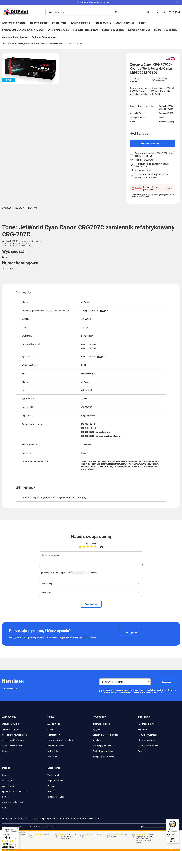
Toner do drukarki (39, 22)
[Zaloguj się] (157, 12)
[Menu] (177, 820)
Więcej (103, 310)
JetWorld (85, 302)
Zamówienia (9, 716)
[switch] (172, 840)
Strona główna (8, 44)
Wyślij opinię (91, 604)
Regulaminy (99, 716)
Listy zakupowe (54, 735)
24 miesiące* (87, 336)
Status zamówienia (10, 724)
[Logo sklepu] (16, 12)
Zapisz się (166, 682)
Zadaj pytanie (130, 632)
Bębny (142, 22)
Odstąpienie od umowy (103, 751)
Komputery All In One (139, 30)
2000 (161, 117)
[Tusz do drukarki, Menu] (113, 22)
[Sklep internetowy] (160, 827)
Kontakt (5, 751)
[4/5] (91, 546)
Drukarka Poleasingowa (44, 37)
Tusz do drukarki (102, 22)
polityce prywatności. (155, 692)
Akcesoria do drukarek (14, 22)
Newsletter (52, 757)
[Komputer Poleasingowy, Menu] (100, 30)
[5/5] (95, 546)
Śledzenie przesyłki (10, 729)
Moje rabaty (52, 751)
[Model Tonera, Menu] (68, 22)
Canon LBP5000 (166, 106)
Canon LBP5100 (166, 109)
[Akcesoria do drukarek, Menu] (27, 22)
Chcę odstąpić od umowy (13, 740)
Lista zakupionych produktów (60, 740)
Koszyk (50, 729)
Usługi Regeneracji (125, 22)
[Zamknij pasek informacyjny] (177, 2)
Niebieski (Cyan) (166, 122)
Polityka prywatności (102, 746)
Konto (50, 716)
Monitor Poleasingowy (165, 30)
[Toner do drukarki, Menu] (50, 22)
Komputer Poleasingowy (85, 30)
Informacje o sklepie (101, 724)
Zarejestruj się (53, 724)
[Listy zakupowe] (163, 12)
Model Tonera (59, 22)
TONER (84, 327)
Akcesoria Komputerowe (14, 37)
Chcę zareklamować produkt (14, 735)
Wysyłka (96, 729)
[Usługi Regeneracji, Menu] (137, 22)
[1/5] (80, 546)
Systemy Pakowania (58, 30)
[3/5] (87, 546)
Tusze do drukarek (80, 22)
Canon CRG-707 (166, 113)
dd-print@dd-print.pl (49, 818)
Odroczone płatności (144, 174)
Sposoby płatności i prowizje (105, 735)
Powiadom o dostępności (151, 143)
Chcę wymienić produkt (12, 746)
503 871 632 (7, 818)
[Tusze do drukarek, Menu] (92, 22)
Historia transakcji (55, 746)
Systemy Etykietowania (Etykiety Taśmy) (23, 30)
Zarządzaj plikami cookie (103, 757)
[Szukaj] (116, 12)
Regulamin (97, 740)
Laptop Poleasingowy (113, 30)
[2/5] (84, 546)
